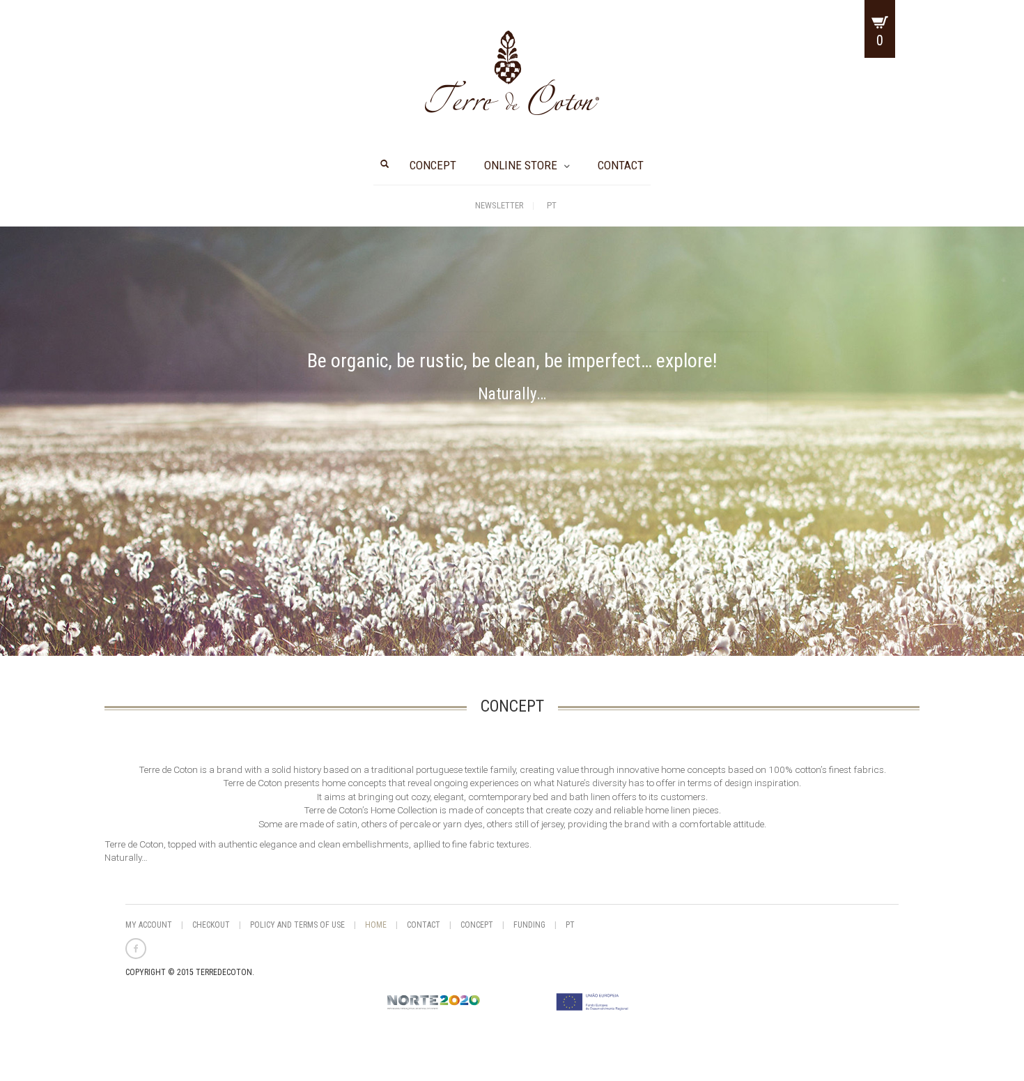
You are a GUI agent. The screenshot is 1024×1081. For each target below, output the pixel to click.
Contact (621, 165)
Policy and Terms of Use (297, 925)
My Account (148, 925)
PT (552, 205)
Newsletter (499, 205)
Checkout (211, 925)
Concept (433, 165)
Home (376, 925)
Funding (529, 925)
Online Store (520, 165)
